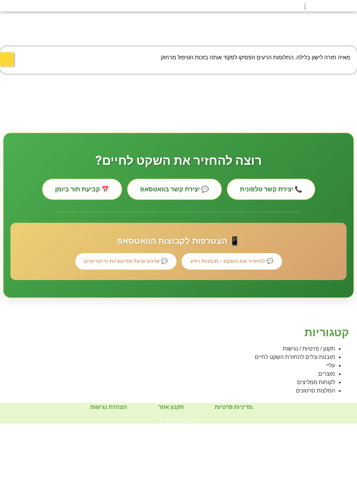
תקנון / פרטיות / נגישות (309, 349)
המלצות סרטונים (315, 391)
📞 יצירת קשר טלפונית (271, 189)
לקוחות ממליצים (316, 382)
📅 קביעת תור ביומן (82, 189)
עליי (330, 365)
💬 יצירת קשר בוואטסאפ (174, 189)
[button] (24, 6)
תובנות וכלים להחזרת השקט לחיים (295, 357)
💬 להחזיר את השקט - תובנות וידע (231, 261)
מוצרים (326, 374)
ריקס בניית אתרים (178, 420)
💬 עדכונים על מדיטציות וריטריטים (126, 261)
